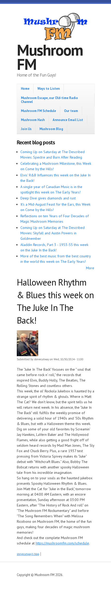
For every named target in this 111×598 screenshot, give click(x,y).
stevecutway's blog (28, 554)
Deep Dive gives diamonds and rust (48, 198)
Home (25, 88)
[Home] (55, 27)
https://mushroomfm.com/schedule (62, 543)
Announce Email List (68, 120)
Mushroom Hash (33, 120)
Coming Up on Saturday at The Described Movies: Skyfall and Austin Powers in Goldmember (52, 233)
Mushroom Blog (51, 129)
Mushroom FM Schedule (38, 111)
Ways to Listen (48, 88)
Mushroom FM (50, 57)
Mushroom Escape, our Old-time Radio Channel (49, 100)
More (90, 268)
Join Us (26, 129)
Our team (71, 111)
